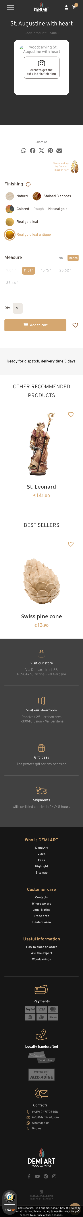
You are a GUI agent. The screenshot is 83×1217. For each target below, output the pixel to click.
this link (27, 1211)
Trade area (41, 916)
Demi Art (41, 848)
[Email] (59, 150)
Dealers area (41, 922)
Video (41, 854)
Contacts (41, 897)
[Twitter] (41, 150)
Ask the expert (41, 953)
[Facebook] (32, 150)
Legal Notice (41, 910)
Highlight (41, 866)
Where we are (41, 904)
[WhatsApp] (24, 150)
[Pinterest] (50, 150)
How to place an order (41, 947)
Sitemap (42, 873)
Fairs (41, 860)
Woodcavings (41, 959)
